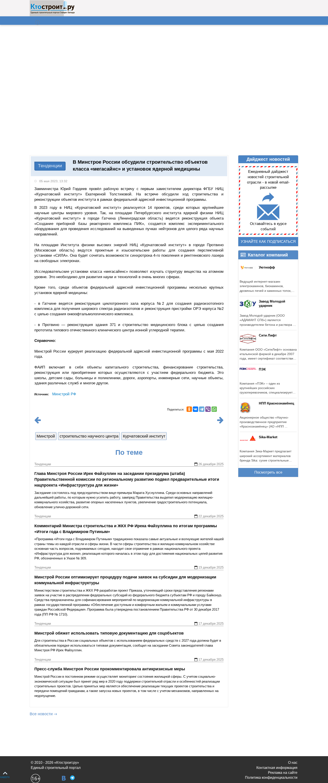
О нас (292, 762)
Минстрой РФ (64, 394)
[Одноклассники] (189, 409)
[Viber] (208, 409)
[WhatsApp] (214, 409)
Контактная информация (276, 768)
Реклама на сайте (282, 773)
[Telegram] (201, 409)
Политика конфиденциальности (271, 777)
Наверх (5, 777)
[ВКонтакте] (195, 409)
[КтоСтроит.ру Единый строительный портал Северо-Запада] (53, 13)
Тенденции (50, 165)
